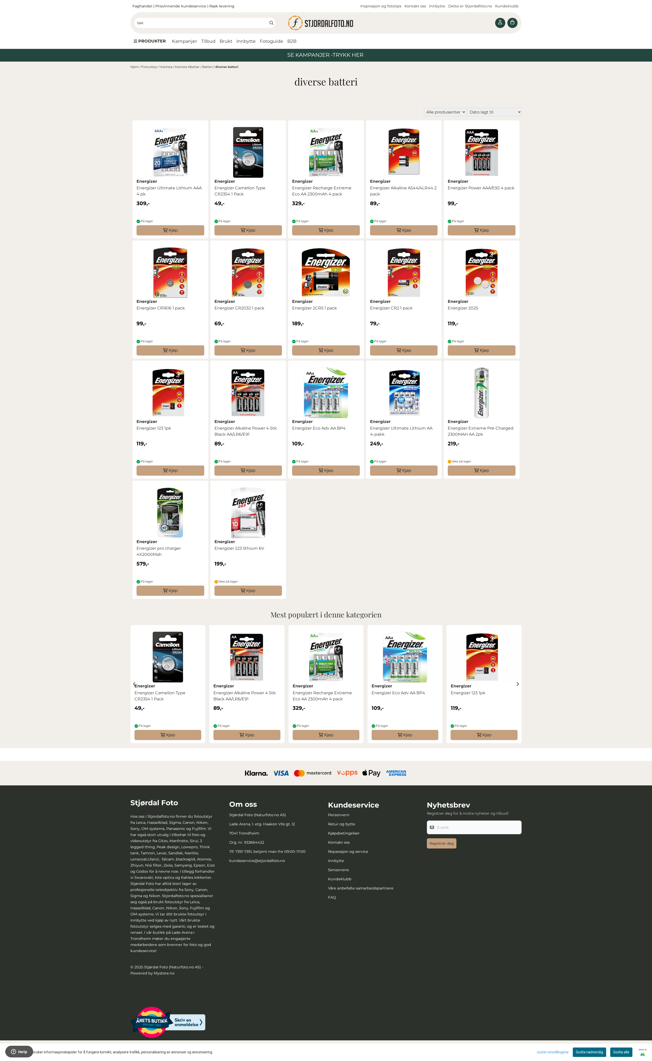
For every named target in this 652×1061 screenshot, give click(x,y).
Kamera (166, 67)
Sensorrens (338, 870)
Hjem (135, 67)
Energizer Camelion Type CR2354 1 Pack (239, 191)
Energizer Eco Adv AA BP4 (319, 428)
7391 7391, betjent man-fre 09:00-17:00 (270, 851)
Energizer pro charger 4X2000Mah (159, 551)
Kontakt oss (415, 6)
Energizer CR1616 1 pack (161, 308)
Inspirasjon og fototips (380, 6)
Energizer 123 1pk (154, 428)
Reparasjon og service (348, 851)
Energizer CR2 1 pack (391, 308)
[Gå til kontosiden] (500, 23)
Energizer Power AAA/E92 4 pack (481, 188)
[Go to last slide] (134, 684)
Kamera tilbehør (187, 67)
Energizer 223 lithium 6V (239, 548)
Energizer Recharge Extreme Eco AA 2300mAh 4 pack (321, 191)
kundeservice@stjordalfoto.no (257, 860)
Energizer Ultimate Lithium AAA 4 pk (169, 191)
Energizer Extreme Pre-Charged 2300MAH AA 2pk (480, 431)
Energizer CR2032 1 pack (239, 308)
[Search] (271, 23)
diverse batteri (226, 67)
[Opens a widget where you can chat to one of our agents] (19, 1052)
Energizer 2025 (463, 308)
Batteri (207, 67)
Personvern (338, 815)
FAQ (332, 897)
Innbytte (437, 6)
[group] (167, 684)
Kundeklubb (507, 6)
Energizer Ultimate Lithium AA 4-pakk (401, 431)
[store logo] (326, 23)
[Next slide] (517, 684)
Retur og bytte (341, 824)
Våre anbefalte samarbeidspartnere (360, 888)
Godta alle (621, 1052)
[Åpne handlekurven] (512, 23)
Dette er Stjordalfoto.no (470, 6)
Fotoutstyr (150, 67)
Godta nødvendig (589, 1052)
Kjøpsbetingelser (344, 833)
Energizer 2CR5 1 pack (314, 308)
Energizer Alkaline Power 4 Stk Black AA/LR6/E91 (245, 431)
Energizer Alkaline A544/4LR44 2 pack (403, 191)
